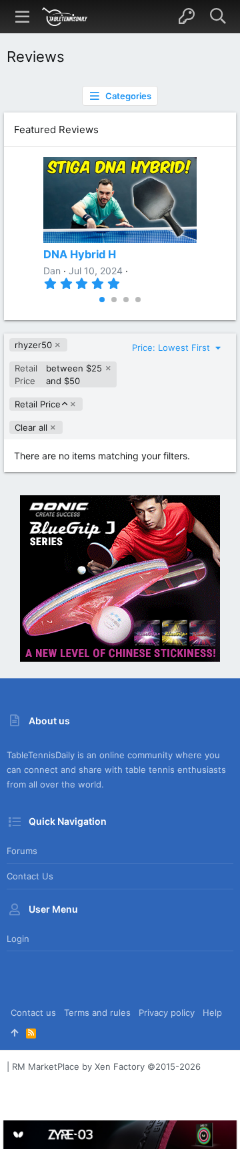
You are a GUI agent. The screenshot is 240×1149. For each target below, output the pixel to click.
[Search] (217, 17)
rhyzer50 (33, 345)
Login (18, 938)
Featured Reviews (56, 129)
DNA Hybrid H (79, 254)
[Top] (14, 1032)
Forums (22, 850)
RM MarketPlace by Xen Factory (106, 1066)
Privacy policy (167, 1012)
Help (212, 1012)
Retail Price (37, 404)
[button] (23, 17)
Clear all (31, 427)
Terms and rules (97, 1012)
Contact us (30, 876)
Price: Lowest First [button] (172, 347)
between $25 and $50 (58, 374)
